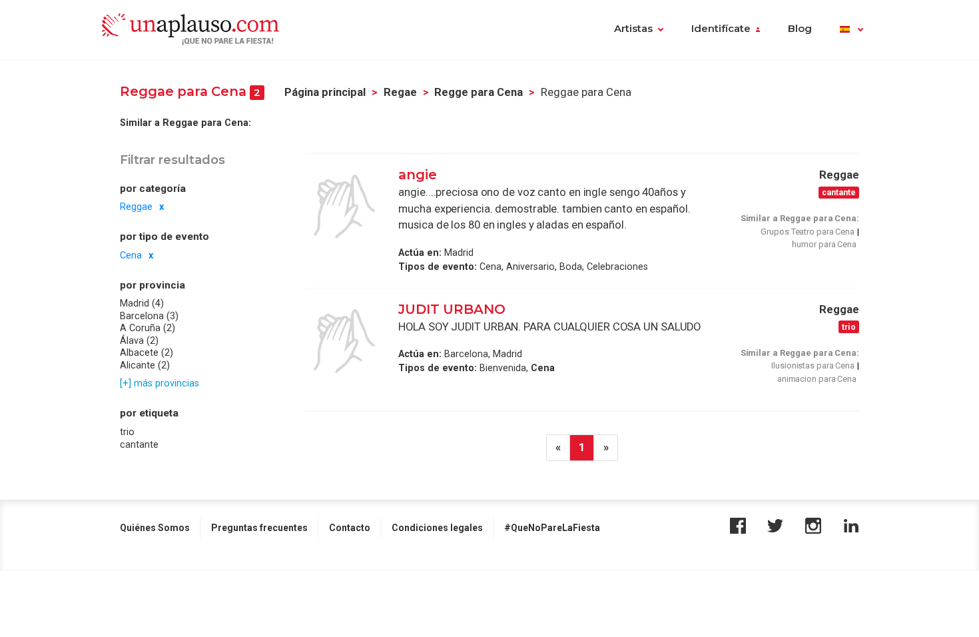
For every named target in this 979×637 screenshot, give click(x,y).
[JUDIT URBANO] (344, 341)
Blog (800, 29)
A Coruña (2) (147, 327)
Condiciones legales (437, 527)
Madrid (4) (142, 303)
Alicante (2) (145, 365)
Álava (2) (139, 340)
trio (127, 431)
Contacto (349, 527)
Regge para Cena (478, 92)
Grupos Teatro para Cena (807, 232)
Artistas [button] (633, 29)
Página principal (325, 92)
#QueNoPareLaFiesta (552, 527)
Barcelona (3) (149, 316)
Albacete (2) (146, 352)
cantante (139, 444)
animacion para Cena (816, 379)
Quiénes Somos (155, 527)
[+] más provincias (159, 383)
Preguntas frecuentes (259, 527)
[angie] (344, 206)
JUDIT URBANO (451, 309)
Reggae (136, 206)
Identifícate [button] (721, 29)
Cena (131, 255)
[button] (851, 30)
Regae (400, 92)
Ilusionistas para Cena (812, 365)
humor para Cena (824, 244)
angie (417, 175)
